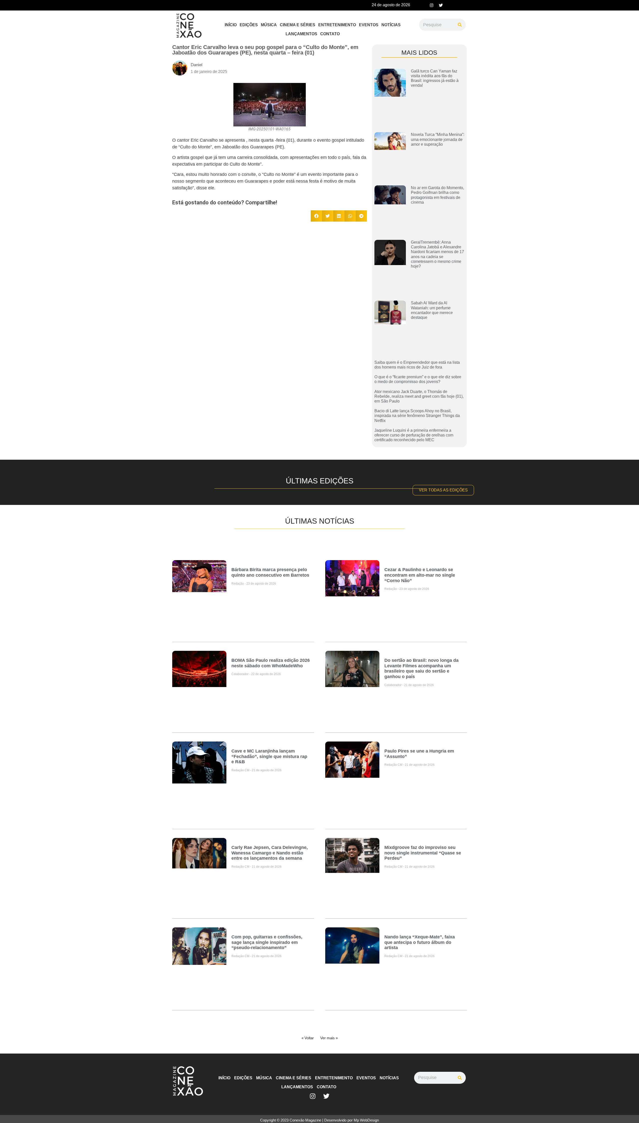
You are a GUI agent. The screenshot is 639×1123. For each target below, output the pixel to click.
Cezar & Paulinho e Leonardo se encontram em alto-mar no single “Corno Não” (419, 575)
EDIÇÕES (249, 25)
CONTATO (330, 34)
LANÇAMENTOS (301, 34)
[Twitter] (441, 5)
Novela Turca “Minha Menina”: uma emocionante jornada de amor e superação (437, 139)
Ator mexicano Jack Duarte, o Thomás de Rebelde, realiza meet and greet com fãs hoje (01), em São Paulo (419, 396)
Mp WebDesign (366, 1120)
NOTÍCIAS (391, 25)
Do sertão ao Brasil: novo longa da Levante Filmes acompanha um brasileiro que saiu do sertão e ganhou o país (421, 668)
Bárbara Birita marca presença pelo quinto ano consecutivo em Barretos (270, 572)
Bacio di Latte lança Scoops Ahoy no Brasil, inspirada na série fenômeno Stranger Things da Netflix (417, 415)
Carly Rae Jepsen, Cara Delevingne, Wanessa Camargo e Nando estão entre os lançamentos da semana (269, 853)
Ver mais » (329, 1038)
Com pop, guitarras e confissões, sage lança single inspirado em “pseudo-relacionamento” (266, 942)
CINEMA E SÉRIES (297, 25)
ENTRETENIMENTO (337, 25)
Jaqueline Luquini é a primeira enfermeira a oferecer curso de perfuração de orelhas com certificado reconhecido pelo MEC (413, 435)
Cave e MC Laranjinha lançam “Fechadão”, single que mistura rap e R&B (269, 756)
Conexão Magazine (305, 1120)
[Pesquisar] (460, 25)
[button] (316, 216)
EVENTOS (368, 25)
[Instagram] (432, 5)
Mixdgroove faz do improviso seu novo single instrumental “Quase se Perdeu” (422, 853)
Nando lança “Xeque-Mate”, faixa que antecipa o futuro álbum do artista (419, 942)
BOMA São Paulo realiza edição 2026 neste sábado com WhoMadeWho (270, 663)
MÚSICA (269, 25)
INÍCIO (231, 25)
